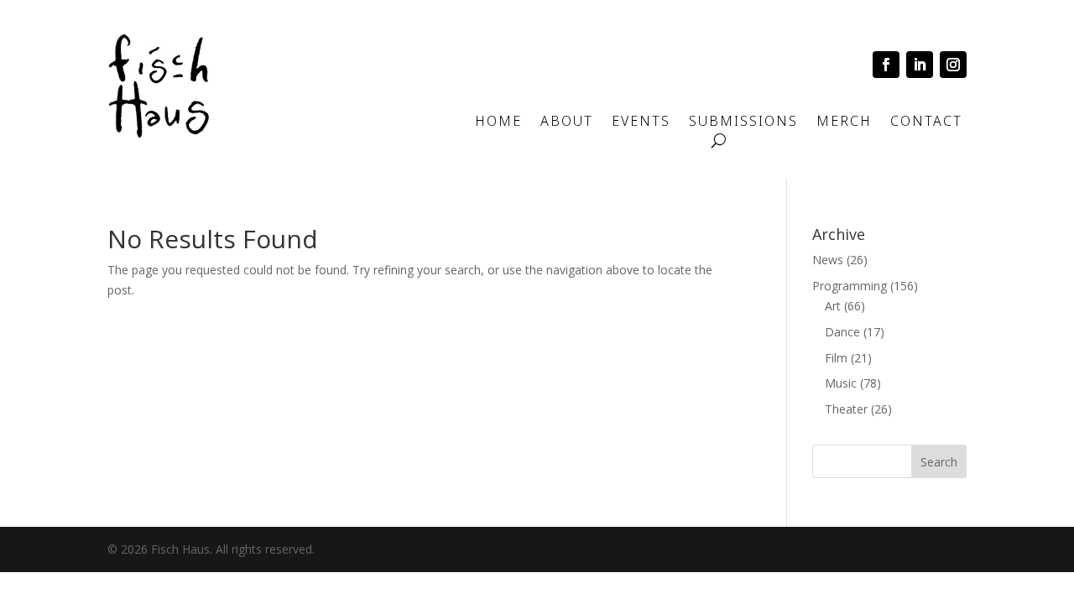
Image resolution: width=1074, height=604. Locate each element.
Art (833, 306)
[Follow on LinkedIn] (919, 64)
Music (841, 383)
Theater (846, 409)
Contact (926, 122)
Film (836, 358)
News (827, 260)
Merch (844, 122)
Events (641, 122)
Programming (849, 286)
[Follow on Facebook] (886, 64)
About (566, 122)
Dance (842, 332)
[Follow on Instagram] (953, 64)
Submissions (743, 122)
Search (938, 462)
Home (498, 122)
